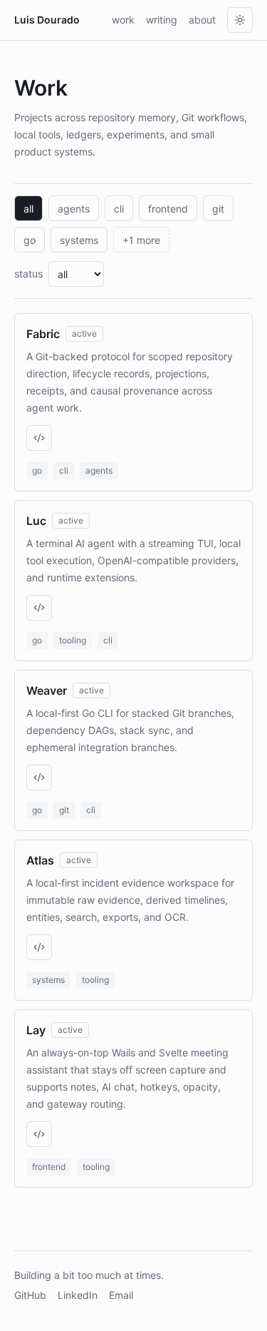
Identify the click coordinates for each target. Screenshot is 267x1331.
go (29, 240)
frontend (168, 209)
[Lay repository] (39, 1134)
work (123, 20)
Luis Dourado (47, 20)
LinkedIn (78, 1295)
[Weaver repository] (39, 777)
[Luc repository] (39, 608)
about (202, 20)
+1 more (141, 240)
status (28, 273)
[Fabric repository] (39, 438)
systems (79, 240)
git (218, 209)
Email (121, 1295)
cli (119, 209)
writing (161, 20)
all (28, 209)
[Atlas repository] (39, 947)
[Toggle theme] (240, 20)
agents (74, 209)
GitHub (30, 1295)
